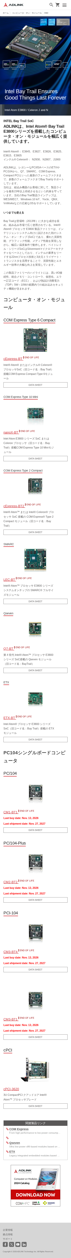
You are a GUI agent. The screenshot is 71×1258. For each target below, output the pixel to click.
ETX (12, 1151)
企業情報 (8, 1229)
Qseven (8, 613)
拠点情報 (8, 1234)
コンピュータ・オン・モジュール (27, 13)
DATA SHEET (35, 385)
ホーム (6, 13)
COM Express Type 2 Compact (22, 470)
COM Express (19, 1129)
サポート (8, 1238)
